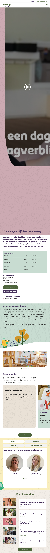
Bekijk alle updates (25, 435)
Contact (37, 1)
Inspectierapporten (36, 445)
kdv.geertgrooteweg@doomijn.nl (11, 282)
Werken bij (33, 1)
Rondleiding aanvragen (10, 287)
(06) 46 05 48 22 (7, 280)
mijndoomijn (42, 1)
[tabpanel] (25, 359)
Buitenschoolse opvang (10, 298)
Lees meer (23, 506)
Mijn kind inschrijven (10, 291)
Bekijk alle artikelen (25, 549)
